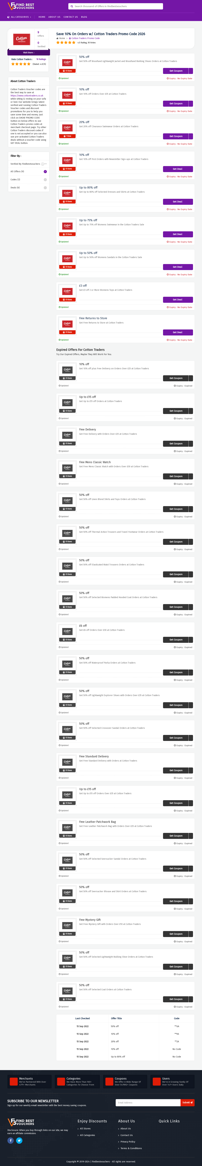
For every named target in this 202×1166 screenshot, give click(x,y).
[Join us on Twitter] (19, 1140)
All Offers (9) (17, 171)
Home (42, 16)
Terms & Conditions (131, 1148)
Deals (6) (15, 187)
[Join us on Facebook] (10, 1140)
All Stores (85, 1128)
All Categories (20, 17)
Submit (186, 1102)
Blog (84, 16)
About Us (54, 16)
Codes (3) (15, 179)
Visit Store (28, 52)
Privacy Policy (128, 1141)
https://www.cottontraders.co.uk (27, 95)
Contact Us (71, 16)
